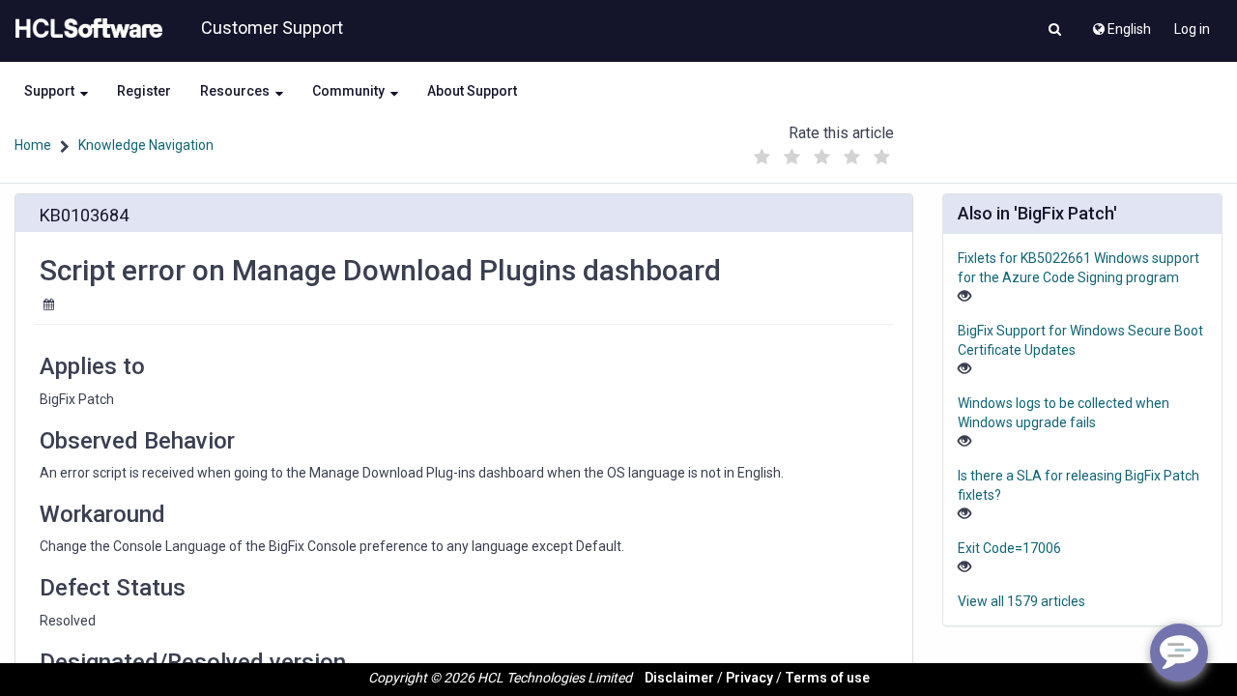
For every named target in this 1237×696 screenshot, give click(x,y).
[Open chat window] (1179, 653)
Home (32, 145)
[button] (1055, 31)
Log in (1192, 29)
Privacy (749, 677)
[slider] (822, 152)
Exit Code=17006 (1009, 548)
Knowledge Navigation (146, 145)
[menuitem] (1121, 24)
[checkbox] (762, 157)
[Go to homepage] (85, 29)
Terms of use (827, 677)
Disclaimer (679, 677)
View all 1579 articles (1021, 601)
